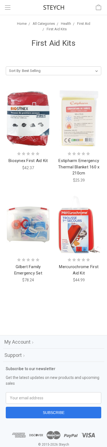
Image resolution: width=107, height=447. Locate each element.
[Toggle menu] (7, 7)
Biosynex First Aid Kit (28, 160)
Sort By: (15, 71)
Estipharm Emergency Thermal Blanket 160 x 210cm (78, 167)
